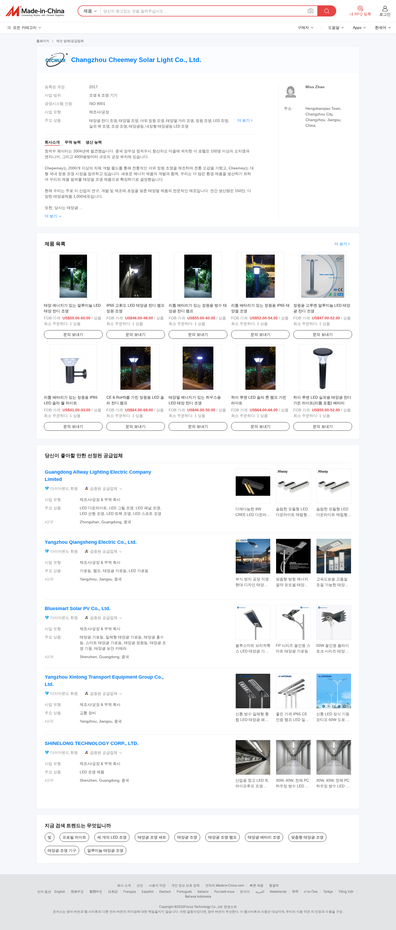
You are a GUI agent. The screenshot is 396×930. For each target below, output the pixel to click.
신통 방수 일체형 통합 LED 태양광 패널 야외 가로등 (252, 719)
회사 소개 (124, 885)
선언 (140, 885)
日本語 (113, 891)
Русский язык (224, 891)
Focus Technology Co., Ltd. (203, 906)
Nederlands (278, 891)
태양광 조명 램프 (222, 837)
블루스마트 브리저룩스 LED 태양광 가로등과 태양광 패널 (252, 651)
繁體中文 (95, 891)
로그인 (385, 14)
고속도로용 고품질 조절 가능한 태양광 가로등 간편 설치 (332, 585)
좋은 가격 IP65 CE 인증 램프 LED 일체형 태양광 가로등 (292, 719)
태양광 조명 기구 (62, 850)
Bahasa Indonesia (198, 896)
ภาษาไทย (311, 891)
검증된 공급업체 (106, 488)
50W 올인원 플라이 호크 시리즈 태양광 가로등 (332, 651)
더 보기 (243, 120)
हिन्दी (295, 891)
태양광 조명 (187, 837)
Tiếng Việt (345, 891)
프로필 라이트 (74, 837)
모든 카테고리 (25, 27)
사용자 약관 (157, 885)
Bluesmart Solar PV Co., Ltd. (77, 608)
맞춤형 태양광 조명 (307, 837)
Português (184, 891)
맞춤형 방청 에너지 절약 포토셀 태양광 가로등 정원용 (292, 585)
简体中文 (77, 891)
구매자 (303, 27)
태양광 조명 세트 (152, 837)
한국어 (245, 891)
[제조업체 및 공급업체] (34, 11)
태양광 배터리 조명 (264, 837)
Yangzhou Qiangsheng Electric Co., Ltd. (91, 542)
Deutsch (165, 891)
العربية (259, 891)
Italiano (203, 891)
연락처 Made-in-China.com (224, 885)
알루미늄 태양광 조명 (105, 850)
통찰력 (274, 885)
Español (148, 891)
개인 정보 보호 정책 (185, 885)
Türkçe (328, 891)
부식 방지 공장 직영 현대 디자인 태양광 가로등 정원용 (252, 585)
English (59, 891)
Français (129, 891)
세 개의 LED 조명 (112, 837)
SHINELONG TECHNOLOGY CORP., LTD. (91, 743)
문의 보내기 (73, 334)
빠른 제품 (256, 885)
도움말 (333, 27)
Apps (357, 27)
